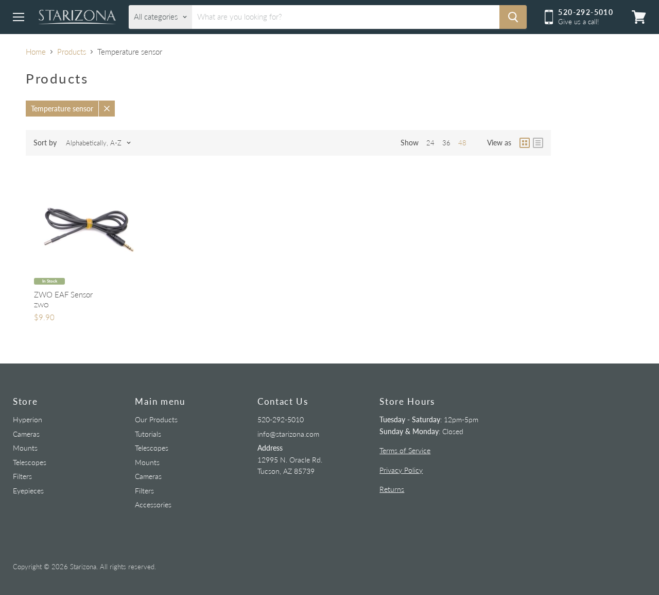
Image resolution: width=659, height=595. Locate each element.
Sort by (45, 143)
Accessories (153, 504)
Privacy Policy (401, 470)
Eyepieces (28, 490)
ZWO (41, 305)
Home (36, 51)
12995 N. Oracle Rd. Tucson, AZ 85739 (289, 459)
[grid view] (524, 143)
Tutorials (148, 433)
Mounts (25, 447)
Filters (22, 476)
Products (71, 51)
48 (462, 143)
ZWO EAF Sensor (63, 294)
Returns (391, 489)
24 (430, 143)
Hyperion (27, 419)
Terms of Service (404, 450)
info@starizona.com (288, 433)
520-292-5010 (280, 419)
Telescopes (29, 462)
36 (446, 143)
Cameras (26, 433)
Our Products (156, 419)
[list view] (538, 143)
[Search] (513, 17)
